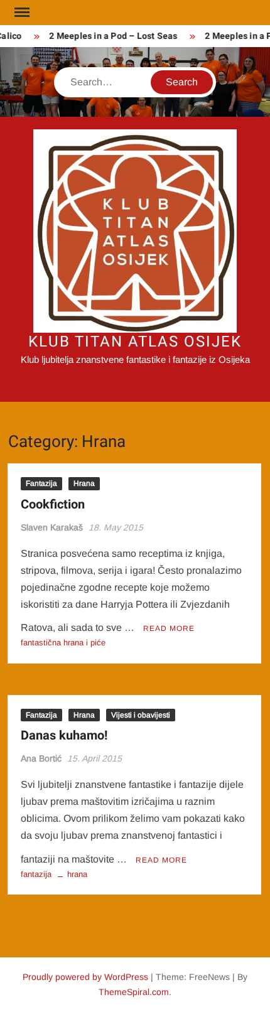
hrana (77, 874)
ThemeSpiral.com (134, 992)
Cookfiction (53, 504)
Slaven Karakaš (52, 527)
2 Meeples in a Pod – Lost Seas (111, 36)
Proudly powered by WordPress (85, 977)
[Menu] (20, 12)
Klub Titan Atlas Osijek (134, 342)
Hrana (84, 483)
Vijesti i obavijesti (140, 715)
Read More (169, 628)
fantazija (36, 874)
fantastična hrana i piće (63, 642)
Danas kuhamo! (64, 735)
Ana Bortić (41, 758)
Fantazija (41, 483)
